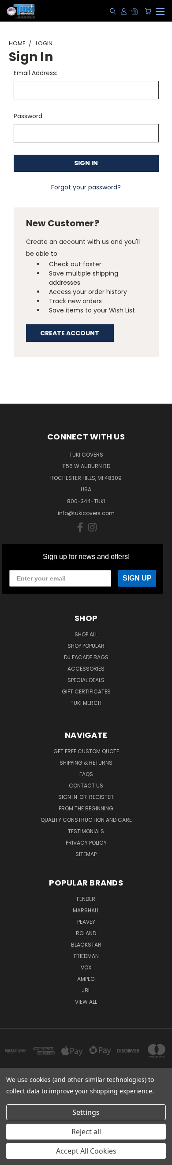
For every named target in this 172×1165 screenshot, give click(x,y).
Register (101, 797)
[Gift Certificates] (134, 11)
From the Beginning (86, 808)
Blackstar (86, 944)
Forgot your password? (86, 187)
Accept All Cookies (86, 1151)
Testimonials (86, 831)
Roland (86, 933)
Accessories (86, 668)
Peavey (86, 921)
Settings (86, 1112)
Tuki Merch (86, 703)
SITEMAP (86, 854)
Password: (29, 116)
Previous (14, 1156)
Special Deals (86, 680)
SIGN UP (137, 578)
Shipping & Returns (86, 762)
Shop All (86, 634)
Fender (86, 899)
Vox (86, 967)
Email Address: (35, 73)
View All (86, 1001)
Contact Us (86, 785)
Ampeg (86, 979)
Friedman (86, 956)
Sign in (68, 797)
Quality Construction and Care (86, 820)
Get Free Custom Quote (86, 751)
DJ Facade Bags (86, 657)
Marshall (86, 910)
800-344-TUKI (86, 501)
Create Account (69, 333)
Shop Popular (86, 646)
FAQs (86, 774)
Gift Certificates (86, 691)
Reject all (86, 1131)
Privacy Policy (86, 842)
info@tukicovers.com (86, 513)
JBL (86, 990)
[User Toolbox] (123, 11)
